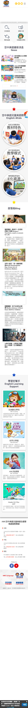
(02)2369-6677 (10, 535)
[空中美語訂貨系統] (16, 3)
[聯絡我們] (22, 3)
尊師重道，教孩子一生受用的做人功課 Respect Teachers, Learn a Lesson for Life (14, 232)
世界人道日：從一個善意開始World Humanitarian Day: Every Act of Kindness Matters (13, 266)
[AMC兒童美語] (14, 3)
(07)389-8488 (10, 557)
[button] (4, 15)
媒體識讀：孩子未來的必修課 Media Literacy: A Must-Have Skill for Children (14, 308)
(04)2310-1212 (10, 546)
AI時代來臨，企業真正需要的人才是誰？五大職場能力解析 (13, 345)
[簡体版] (19, 3)
